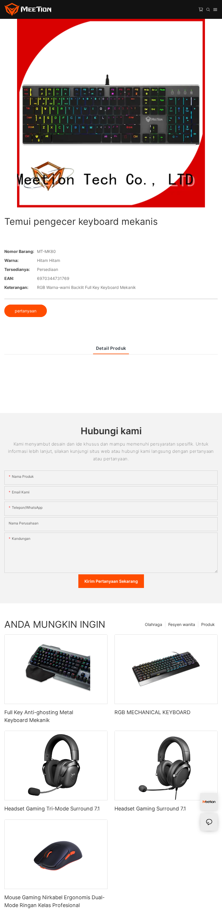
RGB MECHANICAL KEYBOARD (152, 712)
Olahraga (153, 624)
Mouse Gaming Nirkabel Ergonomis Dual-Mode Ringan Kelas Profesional (54, 901)
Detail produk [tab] (111, 348)
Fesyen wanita (181, 624)
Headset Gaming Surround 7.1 (150, 809)
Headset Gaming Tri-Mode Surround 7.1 (52, 809)
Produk (208, 624)
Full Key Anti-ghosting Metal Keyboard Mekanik (38, 716)
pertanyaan (25, 310)
